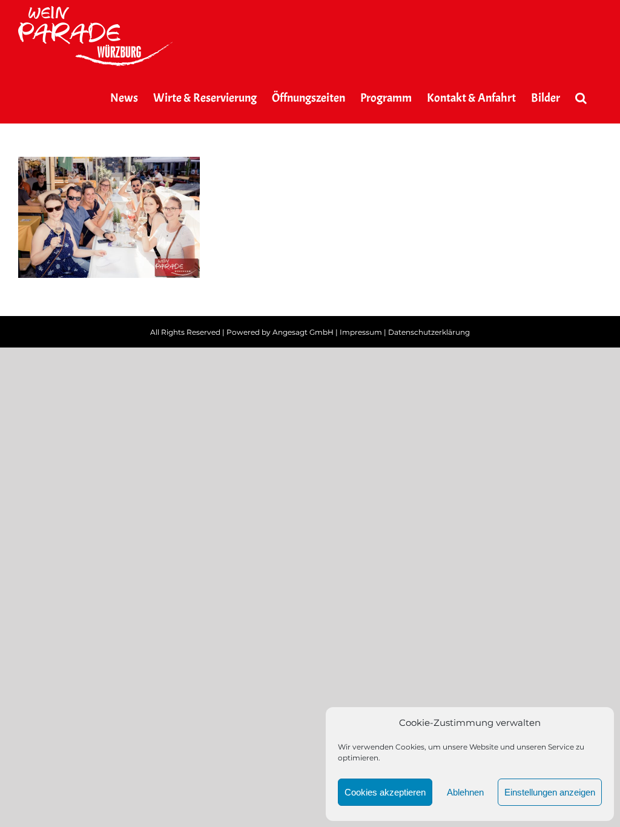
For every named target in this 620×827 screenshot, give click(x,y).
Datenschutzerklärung (429, 332)
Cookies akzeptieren (385, 792)
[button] (581, 98)
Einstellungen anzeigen (549, 792)
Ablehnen (465, 792)
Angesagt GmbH (303, 332)
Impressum (361, 332)
